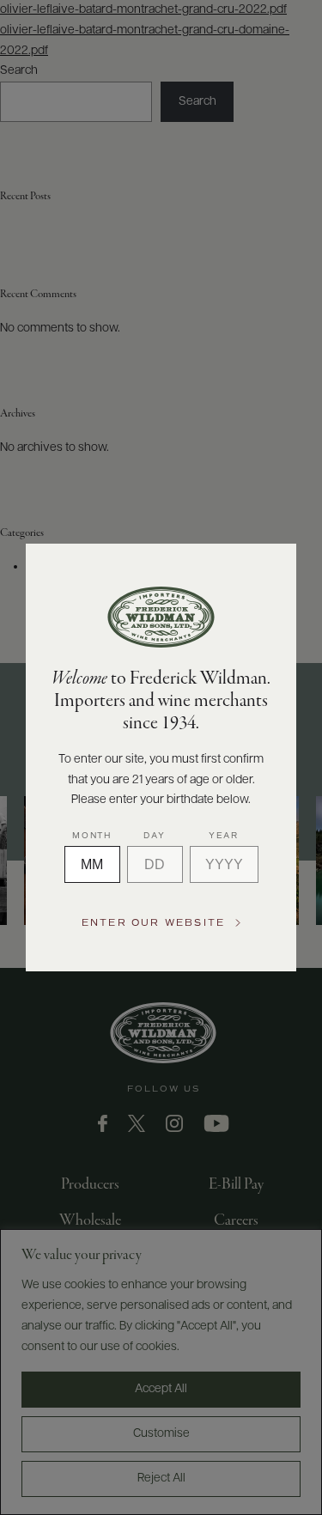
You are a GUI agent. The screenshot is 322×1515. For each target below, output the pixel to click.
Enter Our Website (153, 922)
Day (154, 835)
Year (224, 835)
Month (92, 835)
